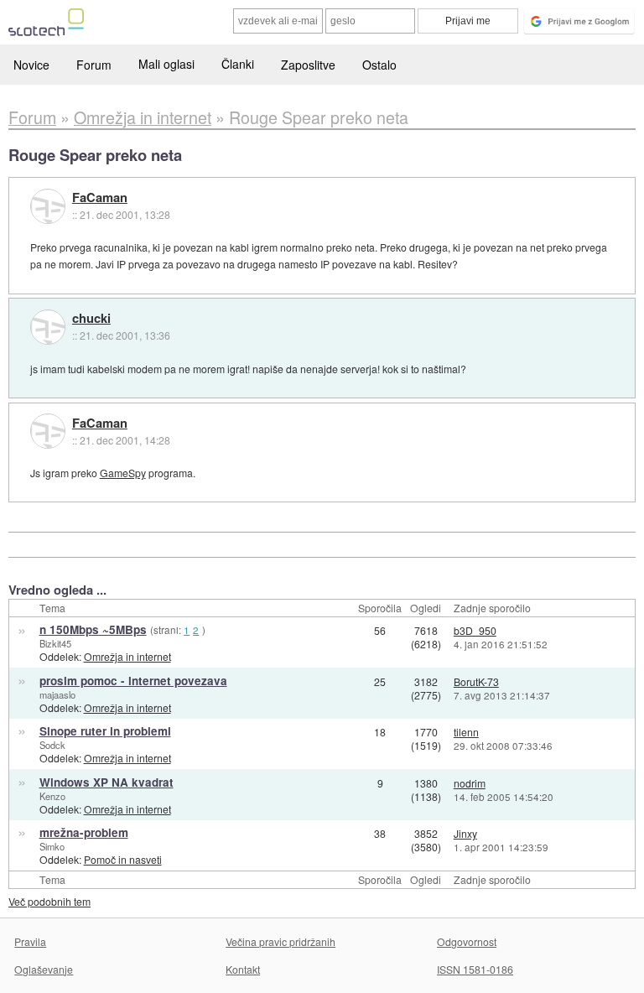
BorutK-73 (476, 681)
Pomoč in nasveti (123, 859)
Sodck (52, 744)
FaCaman (99, 198)
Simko (52, 846)
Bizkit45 (55, 643)
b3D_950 (475, 630)
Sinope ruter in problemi (105, 731)
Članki (237, 63)
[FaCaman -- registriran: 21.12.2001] (47, 206)
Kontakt (243, 969)
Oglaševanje (43, 969)
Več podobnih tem (49, 901)
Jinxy (465, 833)
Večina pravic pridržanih (280, 941)
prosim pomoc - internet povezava (133, 681)
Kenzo (52, 796)
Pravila (30, 941)
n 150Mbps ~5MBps (93, 629)
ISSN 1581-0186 (475, 969)
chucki (91, 318)
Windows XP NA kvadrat (106, 782)
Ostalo (379, 64)
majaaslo (57, 694)
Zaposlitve (308, 64)
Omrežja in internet (127, 656)
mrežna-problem (83, 832)
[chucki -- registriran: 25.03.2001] (47, 327)
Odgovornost (466, 941)
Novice (31, 64)
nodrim (470, 783)
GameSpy (123, 472)
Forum (94, 64)
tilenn (466, 732)
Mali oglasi (166, 63)
